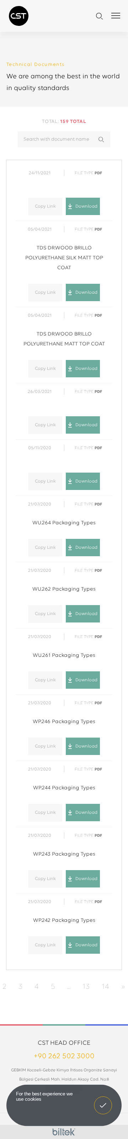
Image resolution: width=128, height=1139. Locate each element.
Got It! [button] (103, 1100)
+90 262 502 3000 (64, 1056)
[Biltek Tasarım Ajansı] (64, 1132)
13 (86, 987)
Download (86, 206)
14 (105, 987)
